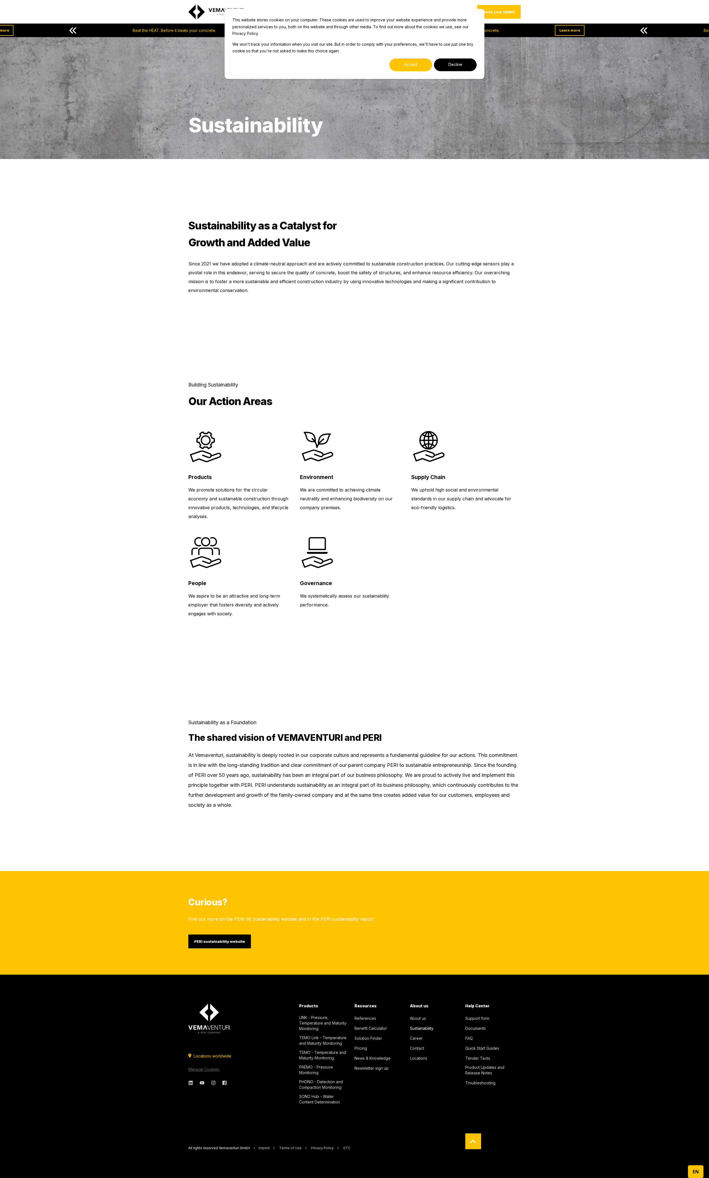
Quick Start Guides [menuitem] (482, 1048)
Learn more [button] (513, 30)
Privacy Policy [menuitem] (322, 1148)
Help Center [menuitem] (477, 1006)
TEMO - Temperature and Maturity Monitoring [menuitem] (322, 1055)
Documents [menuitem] (475, 1028)
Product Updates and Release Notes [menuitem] (484, 1070)
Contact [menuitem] (417, 1048)
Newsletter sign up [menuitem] (371, 1068)
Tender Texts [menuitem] (477, 1058)
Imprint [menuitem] (264, 1148)
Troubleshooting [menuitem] (480, 1082)
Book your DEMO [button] (499, 11)
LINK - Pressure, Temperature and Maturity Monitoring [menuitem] (322, 1023)
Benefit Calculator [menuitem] (370, 1028)
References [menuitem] (365, 1018)
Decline (455, 64)
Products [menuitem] (308, 1006)
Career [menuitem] (416, 1038)
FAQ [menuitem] (469, 1038)
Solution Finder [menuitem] (368, 1038)
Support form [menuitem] (477, 1018)
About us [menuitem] (419, 1006)
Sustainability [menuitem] (421, 1028)
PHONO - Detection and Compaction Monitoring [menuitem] (321, 1084)
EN (696, 1172)
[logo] (209, 1018)
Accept (410, 64)
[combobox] (696, 1171)
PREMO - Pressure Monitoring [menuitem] (316, 1070)
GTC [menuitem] (347, 1148)
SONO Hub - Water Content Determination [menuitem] (319, 1099)
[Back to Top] (473, 1141)
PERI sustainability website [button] (219, 941)
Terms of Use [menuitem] (290, 1148)
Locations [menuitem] (418, 1058)
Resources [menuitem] (365, 1006)
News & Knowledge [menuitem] (372, 1058)
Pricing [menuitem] (360, 1048)
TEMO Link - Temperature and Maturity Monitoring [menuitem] (322, 1040)
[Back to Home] (216, 11)
